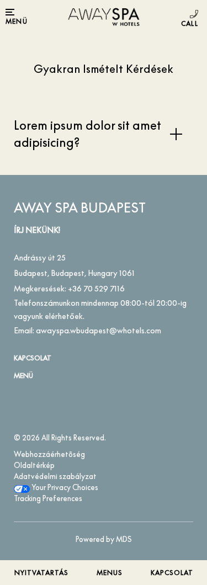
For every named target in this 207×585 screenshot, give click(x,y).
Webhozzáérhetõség (49, 454)
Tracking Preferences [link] (48, 498)
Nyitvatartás (41, 572)
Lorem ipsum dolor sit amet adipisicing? (87, 134)
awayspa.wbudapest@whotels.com (98, 330)
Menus (110, 572)
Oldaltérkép (34, 465)
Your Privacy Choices (64, 487)
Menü (23, 375)
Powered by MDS (104, 539)
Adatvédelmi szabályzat (55, 476)
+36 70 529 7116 (191, 18)
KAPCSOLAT (32, 358)
